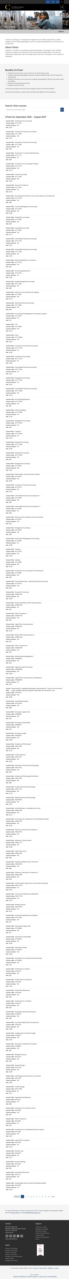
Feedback (50, 1268)
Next (53, 1196)
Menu (62, 31)
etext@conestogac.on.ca (32, 1213)
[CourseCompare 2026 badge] (40, 1250)
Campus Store (15, 1213)
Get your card (43, 1276)
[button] (62, 2)
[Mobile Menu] (62, 7)
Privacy (36, 1268)
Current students (52, 1276)
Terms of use (42, 1268)
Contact (56, 1268)
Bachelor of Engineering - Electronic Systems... (25, 1276)
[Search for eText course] (62, 110)
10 (48, 1196)
